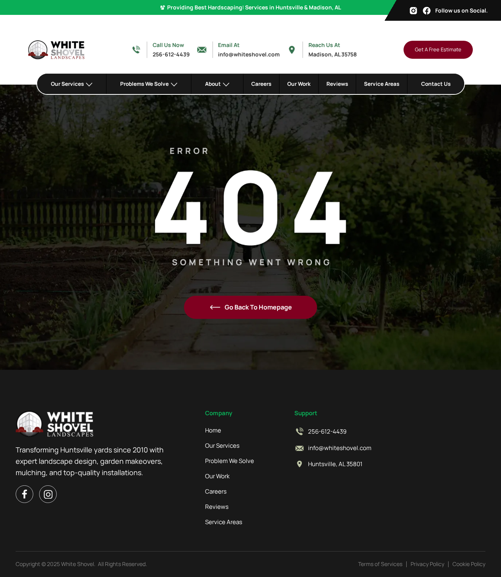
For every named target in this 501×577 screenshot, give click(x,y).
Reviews (337, 83)
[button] (71, 84)
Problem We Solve (229, 461)
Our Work (298, 83)
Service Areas (381, 83)
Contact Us (436, 83)
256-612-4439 (327, 432)
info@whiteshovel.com (339, 448)
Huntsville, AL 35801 (335, 464)
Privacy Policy (427, 564)
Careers (261, 83)
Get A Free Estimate (438, 49)
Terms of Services (380, 564)
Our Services (222, 446)
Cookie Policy (468, 564)
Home (213, 430)
